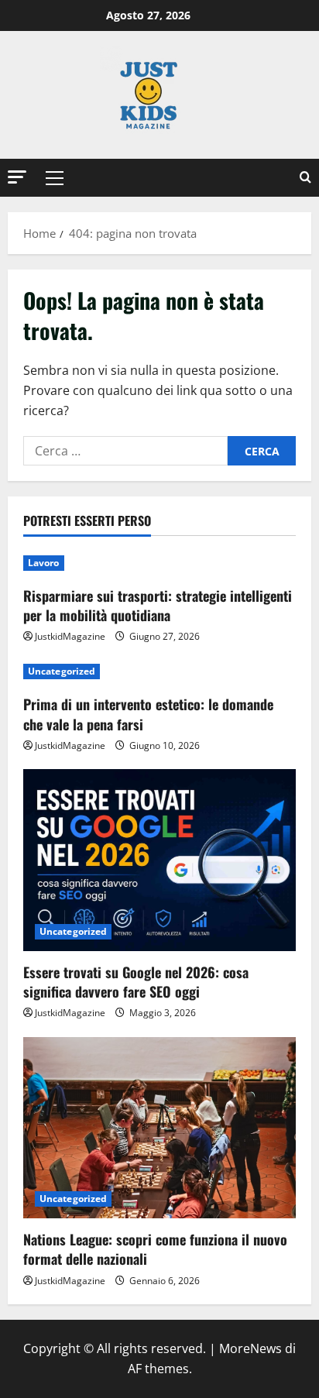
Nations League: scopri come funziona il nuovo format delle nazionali (155, 1249)
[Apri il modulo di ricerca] (305, 178)
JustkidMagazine (70, 636)
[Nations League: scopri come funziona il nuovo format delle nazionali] (159, 1128)
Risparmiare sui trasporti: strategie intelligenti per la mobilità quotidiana (157, 605)
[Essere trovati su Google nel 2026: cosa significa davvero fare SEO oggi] (159, 860)
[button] (17, 177)
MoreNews (250, 1348)
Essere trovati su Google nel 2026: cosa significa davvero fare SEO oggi (136, 981)
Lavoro (44, 562)
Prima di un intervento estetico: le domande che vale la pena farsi (148, 713)
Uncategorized (61, 671)
